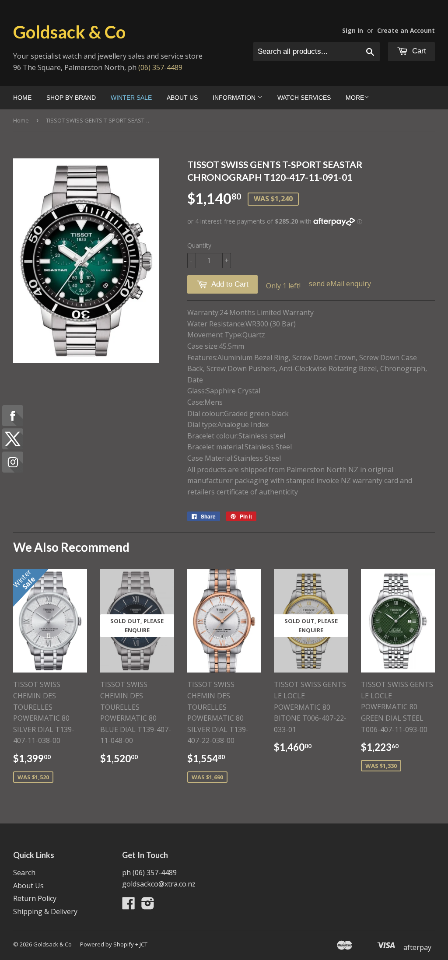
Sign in (352, 30)
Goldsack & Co (69, 31)
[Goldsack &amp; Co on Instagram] (147, 906)
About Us (182, 97)
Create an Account (406, 30)
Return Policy (34, 898)
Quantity (199, 245)
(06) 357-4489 (160, 67)
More (355, 97)
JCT (143, 944)
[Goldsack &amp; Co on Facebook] (128, 906)
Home (22, 97)
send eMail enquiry (340, 283)
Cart (418, 51)
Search (24, 872)
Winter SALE (131, 97)
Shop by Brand (71, 97)
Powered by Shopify (107, 944)
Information (235, 97)
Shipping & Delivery (45, 911)
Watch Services (304, 97)
